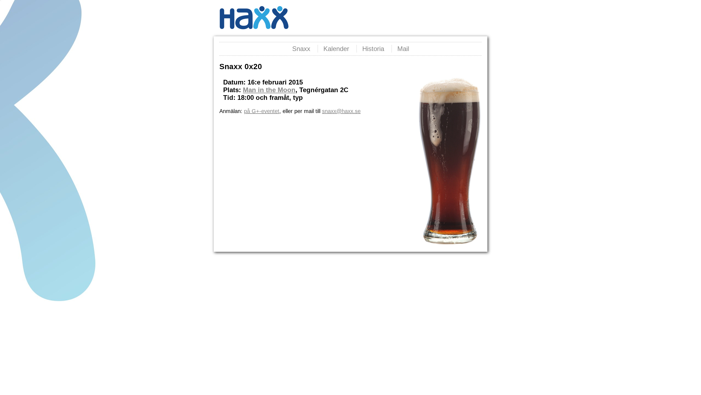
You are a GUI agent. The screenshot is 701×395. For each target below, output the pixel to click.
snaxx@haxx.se (341, 111)
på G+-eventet (261, 111)
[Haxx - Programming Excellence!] (254, 33)
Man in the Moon (269, 90)
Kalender (336, 48)
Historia (373, 48)
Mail (403, 48)
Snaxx (301, 48)
